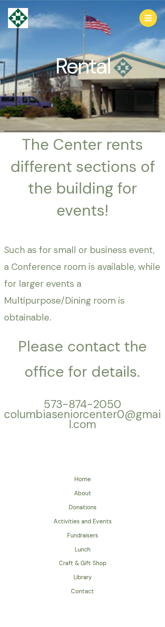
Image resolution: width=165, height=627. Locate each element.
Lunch (83, 549)
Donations (83, 507)
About (82, 493)
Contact (82, 591)
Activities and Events (83, 521)
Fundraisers (82, 535)
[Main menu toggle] (148, 18)
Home (82, 479)
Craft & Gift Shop (83, 563)
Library (83, 577)
